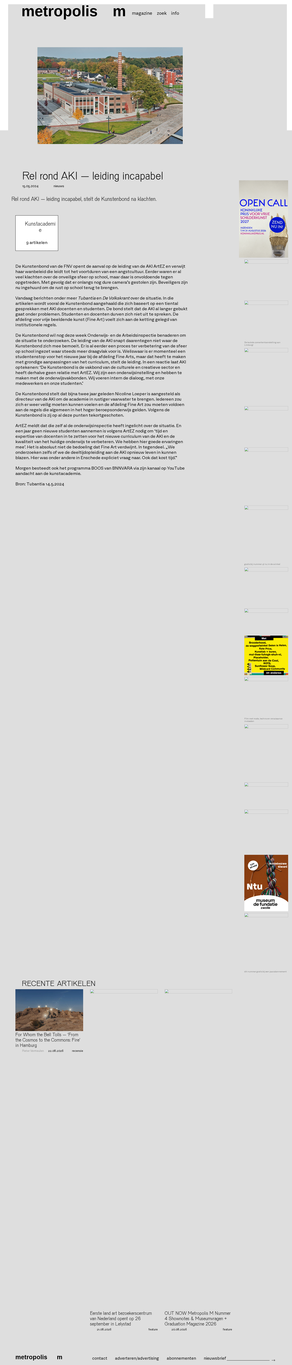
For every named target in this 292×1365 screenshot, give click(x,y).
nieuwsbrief (215, 1358)
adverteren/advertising (137, 1358)
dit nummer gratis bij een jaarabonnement (265, 971)
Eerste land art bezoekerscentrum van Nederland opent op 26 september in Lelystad (121, 1318)
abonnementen (181, 1358)
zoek (162, 13)
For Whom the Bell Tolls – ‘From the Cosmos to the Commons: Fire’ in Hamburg (47, 1040)
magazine (142, 13)
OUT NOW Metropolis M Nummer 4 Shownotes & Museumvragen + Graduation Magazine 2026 (198, 1318)
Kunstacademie (40, 227)
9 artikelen (36, 242)
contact (99, 1358)
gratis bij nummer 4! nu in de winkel (262, 564)
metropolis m (73, 11)
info (175, 13)
